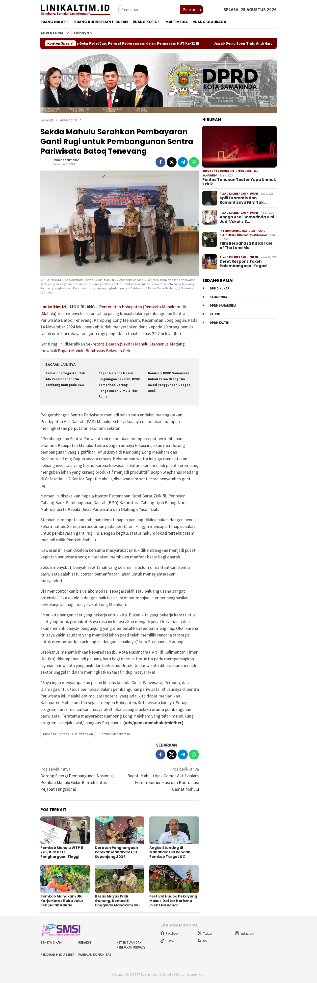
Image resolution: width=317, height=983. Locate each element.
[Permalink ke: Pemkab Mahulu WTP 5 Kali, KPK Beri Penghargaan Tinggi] (65, 830)
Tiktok (170, 941)
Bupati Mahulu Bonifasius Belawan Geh (94, 350)
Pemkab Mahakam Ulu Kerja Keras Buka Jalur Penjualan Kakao (61, 901)
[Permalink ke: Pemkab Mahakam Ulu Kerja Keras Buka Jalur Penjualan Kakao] (65, 879)
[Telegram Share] (183, 162)
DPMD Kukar (219, 289)
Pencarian (192, 9)
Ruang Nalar (258, 235)
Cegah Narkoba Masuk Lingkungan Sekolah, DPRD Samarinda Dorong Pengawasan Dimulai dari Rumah (119, 385)
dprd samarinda (223, 306)
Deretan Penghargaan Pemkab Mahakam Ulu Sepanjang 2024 (116, 852)
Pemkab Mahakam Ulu (116, 734)
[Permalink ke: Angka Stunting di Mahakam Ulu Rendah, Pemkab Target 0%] (174, 830)
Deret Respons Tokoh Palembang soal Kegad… (245, 263)
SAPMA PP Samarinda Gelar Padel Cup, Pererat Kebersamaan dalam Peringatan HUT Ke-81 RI (90, 43)
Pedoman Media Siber (57, 955)
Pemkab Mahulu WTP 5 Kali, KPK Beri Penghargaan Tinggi (61, 852)
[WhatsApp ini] (194, 162)
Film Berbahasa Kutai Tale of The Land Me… (246, 245)
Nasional (248, 230)
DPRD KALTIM (220, 323)
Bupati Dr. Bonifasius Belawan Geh (68, 734)
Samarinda (209, 175)
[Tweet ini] (172, 162)
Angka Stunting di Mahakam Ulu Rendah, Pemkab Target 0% (170, 852)
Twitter (207, 933)
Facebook (172, 933)
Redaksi (84, 942)
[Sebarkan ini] (160, 162)
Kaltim (215, 314)
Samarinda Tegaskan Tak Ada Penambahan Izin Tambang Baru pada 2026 (65, 379)
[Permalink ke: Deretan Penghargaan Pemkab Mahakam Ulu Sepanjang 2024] (119, 830)
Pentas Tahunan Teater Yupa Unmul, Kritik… (239, 181)
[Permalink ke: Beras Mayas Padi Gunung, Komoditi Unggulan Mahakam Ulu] (119, 879)
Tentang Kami (51, 942)
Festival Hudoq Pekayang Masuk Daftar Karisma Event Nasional (173, 901)
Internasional (230, 230)
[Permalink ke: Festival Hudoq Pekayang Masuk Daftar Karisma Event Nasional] (174, 879)
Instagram (247, 933)
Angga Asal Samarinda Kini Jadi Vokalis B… (247, 219)
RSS (205, 941)
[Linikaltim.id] (79, 9)
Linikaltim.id (53, 307)
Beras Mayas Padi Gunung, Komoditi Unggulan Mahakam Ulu (117, 901)
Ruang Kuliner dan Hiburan (239, 171)
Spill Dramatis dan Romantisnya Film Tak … (243, 200)
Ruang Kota (210, 171)
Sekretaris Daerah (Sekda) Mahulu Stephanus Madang (135, 344)
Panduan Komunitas (94, 955)
